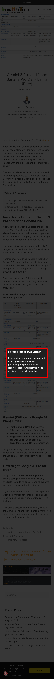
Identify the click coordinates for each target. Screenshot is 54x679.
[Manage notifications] (6, 673)
